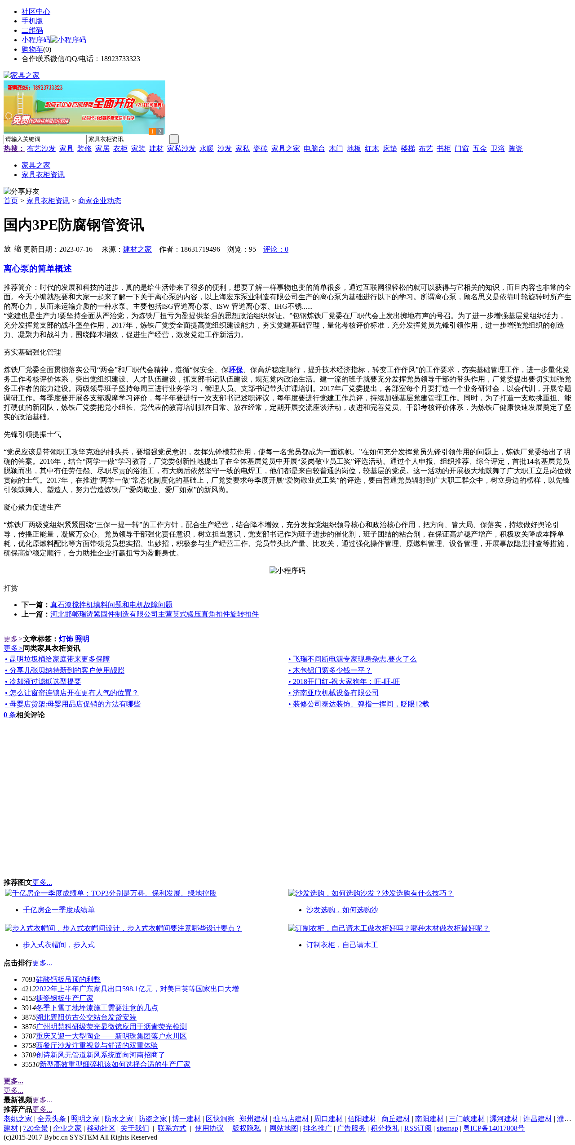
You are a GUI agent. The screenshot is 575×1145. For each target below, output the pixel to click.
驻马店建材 (291, 1119)
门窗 (462, 148)
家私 (242, 148)
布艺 (426, 148)
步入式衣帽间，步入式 (59, 945)
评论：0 (275, 249)
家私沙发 (181, 148)
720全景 (35, 1128)
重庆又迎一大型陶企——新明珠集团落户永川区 (111, 1036)
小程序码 (36, 40)
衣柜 (120, 148)
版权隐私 (246, 1128)
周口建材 (328, 1119)
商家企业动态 (99, 200)
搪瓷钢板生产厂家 (64, 998)
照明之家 (85, 1119)
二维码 (32, 30)
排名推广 (317, 1128)
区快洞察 (220, 1119)
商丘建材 (395, 1119)
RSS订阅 (418, 1128)
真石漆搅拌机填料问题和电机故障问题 (111, 604)
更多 (13, 639)
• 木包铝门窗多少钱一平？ (330, 670)
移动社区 (101, 1128)
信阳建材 (362, 1119)
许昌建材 (537, 1119)
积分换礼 (385, 1128)
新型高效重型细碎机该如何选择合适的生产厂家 (115, 1064)
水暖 (206, 148)
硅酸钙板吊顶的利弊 (68, 979)
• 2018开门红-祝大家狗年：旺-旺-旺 (344, 681)
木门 (336, 148)
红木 (372, 148)
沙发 (224, 148)
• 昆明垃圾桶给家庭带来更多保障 (57, 659)
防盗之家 (152, 1119)
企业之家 (67, 1128)
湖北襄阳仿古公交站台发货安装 (86, 1017)
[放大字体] (7, 248)
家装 (138, 148)
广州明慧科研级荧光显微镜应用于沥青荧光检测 (111, 1026)
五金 (480, 148)
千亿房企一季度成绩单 (59, 910)
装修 (84, 148)
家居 (102, 148)
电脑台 (314, 148)
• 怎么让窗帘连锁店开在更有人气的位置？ (72, 693)
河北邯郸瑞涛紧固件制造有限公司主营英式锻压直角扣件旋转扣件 (154, 614)
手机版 (32, 21)
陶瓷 (516, 148)
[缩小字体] (18, 248)
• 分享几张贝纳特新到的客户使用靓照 (64, 670)
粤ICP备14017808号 (494, 1128)
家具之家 (285, 148)
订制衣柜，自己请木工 (342, 945)
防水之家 (119, 1119)
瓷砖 (260, 148)
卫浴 (498, 148)
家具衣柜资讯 (48, 200)
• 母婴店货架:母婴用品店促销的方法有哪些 (73, 704)
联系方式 (172, 1128)
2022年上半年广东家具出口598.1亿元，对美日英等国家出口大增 (137, 989)
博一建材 (186, 1119)
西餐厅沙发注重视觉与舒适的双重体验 (97, 1045)
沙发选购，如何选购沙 (342, 910)
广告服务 (351, 1128)
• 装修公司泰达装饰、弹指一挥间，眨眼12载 (358, 704)
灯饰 (66, 639)
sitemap (447, 1128)
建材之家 (137, 249)
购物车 (32, 49)
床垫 (390, 148)
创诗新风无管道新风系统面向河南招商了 (100, 1055)
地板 (354, 148)
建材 (156, 148)
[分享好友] (22, 191)
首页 (11, 200)
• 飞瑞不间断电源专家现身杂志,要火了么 (352, 659)
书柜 (444, 148)
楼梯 (408, 148)
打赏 (11, 588)
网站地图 (284, 1128)
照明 (82, 639)
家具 (66, 148)
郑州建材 (253, 1119)
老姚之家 (18, 1119)
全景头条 (51, 1119)
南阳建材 (429, 1119)
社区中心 (36, 11)
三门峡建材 (467, 1119)
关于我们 (134, 1128)
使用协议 (209, 1128)
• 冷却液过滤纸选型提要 (43, 681)
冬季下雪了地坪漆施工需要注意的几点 (97, 1008)
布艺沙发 (41, 148)
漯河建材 (504, 1119)
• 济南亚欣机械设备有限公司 (333, 693)
